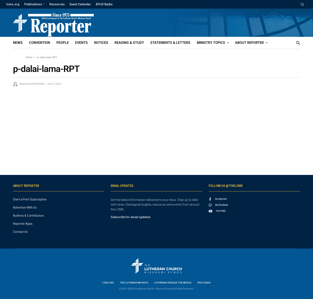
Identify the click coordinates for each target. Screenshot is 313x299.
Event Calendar (80, 4)
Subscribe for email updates (131, 217)
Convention (39, 43)
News (18, 43)
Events (81, 43)
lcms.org (12, 4)
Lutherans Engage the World (172, 282)
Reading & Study (129, 43)
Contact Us (20, 231)
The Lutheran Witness (134, 282)
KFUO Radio (104, 4)
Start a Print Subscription (30, 199)
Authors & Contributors (28, 215)
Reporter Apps (23, 223)
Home (29, 57)
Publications (33, 4)
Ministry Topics (211, 43)
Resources (57, 4)
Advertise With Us (25, 207)
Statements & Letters (170, 43)
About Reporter (249, 43)
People (62, 43)
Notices (101, 43)
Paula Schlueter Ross (32, 84)
